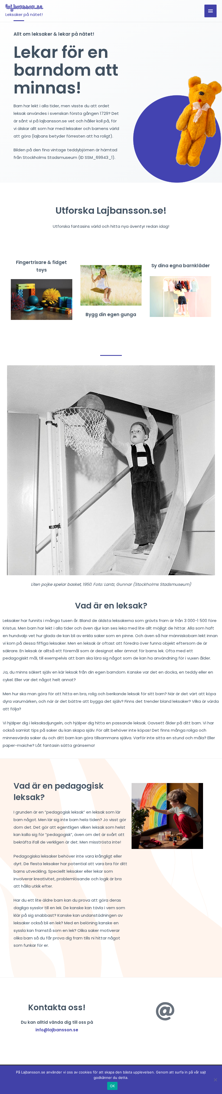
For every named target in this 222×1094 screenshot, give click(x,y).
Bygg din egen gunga (111, 314)
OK (112, 1086)
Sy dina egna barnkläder (180, 265)
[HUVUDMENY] (210, 11)
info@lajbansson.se (56, 1030)
